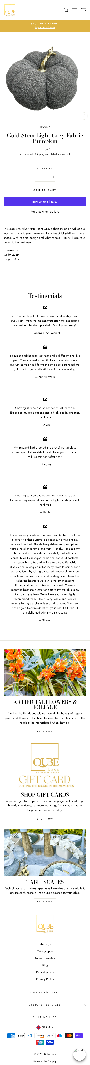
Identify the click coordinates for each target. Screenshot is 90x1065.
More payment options (45, 211)
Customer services (45, 1004)
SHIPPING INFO (45, 1017)
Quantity (45, 168)
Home (44, 127)
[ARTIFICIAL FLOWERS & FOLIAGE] (45, 672)
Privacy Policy (45, 979)
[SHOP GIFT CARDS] (45, 765)
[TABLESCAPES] (45, 852)
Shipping (40, 154)
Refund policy (45, 972)
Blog (45, 965)
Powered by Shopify (44, 1061)
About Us (45, 944)
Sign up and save (45, 992)
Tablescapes (45, 951)
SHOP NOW (45, 731)
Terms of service (45, 958)
